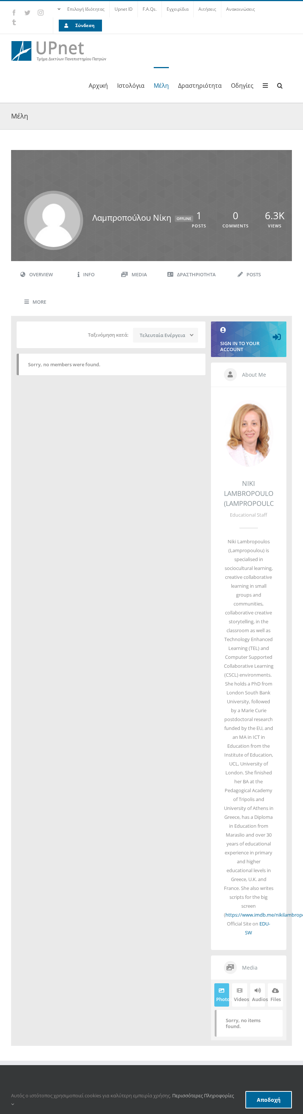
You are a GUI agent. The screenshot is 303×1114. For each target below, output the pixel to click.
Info (89, 274)
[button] (280, 85)
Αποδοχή (268, 1099)
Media (139, 274)
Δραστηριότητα (196, 274)
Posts (253, 274)
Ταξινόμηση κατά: (108, 335)
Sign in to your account (239, 346)
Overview (41, 274)
